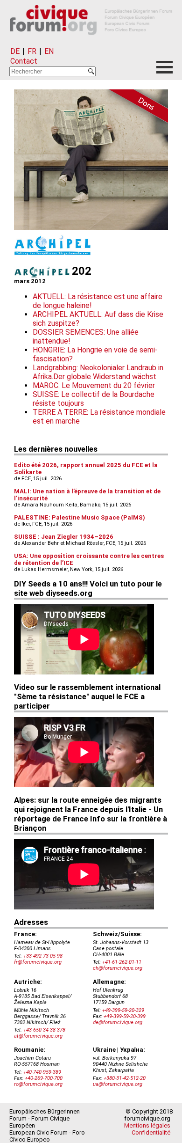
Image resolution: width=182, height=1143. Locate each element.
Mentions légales (147, 1125)
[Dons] (135, 107)
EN (49, 51)
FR (32, 51)
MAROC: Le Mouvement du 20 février (94, 385)
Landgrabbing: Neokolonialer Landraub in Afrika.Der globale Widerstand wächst (98, 372)
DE (15, 51)
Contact (23, 61)
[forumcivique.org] (91, 42)
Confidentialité (151, 1132)
